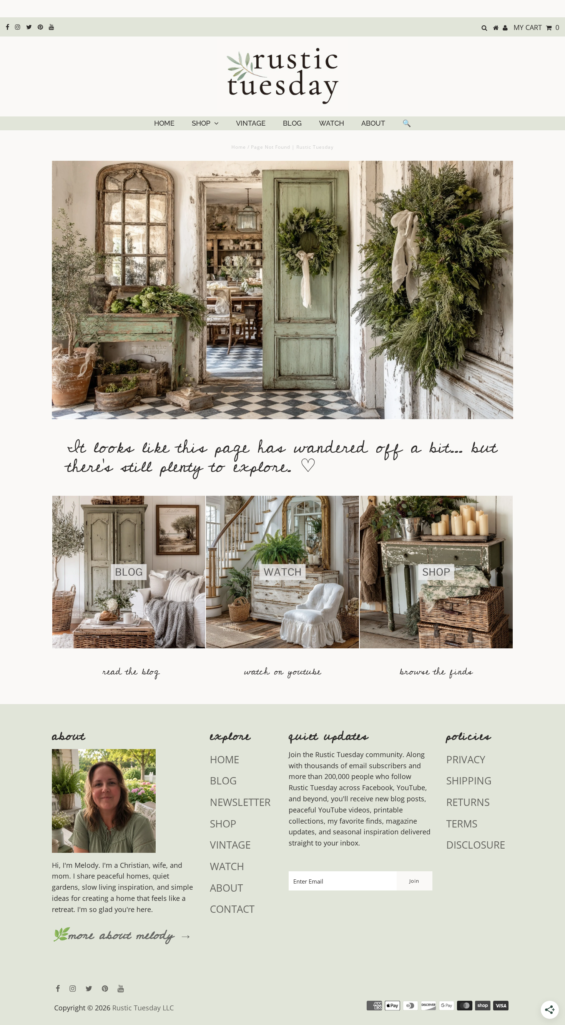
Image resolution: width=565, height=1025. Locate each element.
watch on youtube (282, 671)
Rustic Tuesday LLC (143, 1007)
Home (238, 147)
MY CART (536, 27)
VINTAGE (251, 123)
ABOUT (373, 123)
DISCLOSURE (475, 845)
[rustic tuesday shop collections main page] (436, 577)
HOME (164, 123)
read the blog (131, 671)
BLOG (292, 123)
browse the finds (436, 671)
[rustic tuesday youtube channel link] (282, 651)
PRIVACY (465, 759)
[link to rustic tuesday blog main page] (128, 651)
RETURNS (468, 802)
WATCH (331, 123)
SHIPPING (469, 780)
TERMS (461, 824)
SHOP (201, 123)
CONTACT (232, 909)
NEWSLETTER (240, 802)
